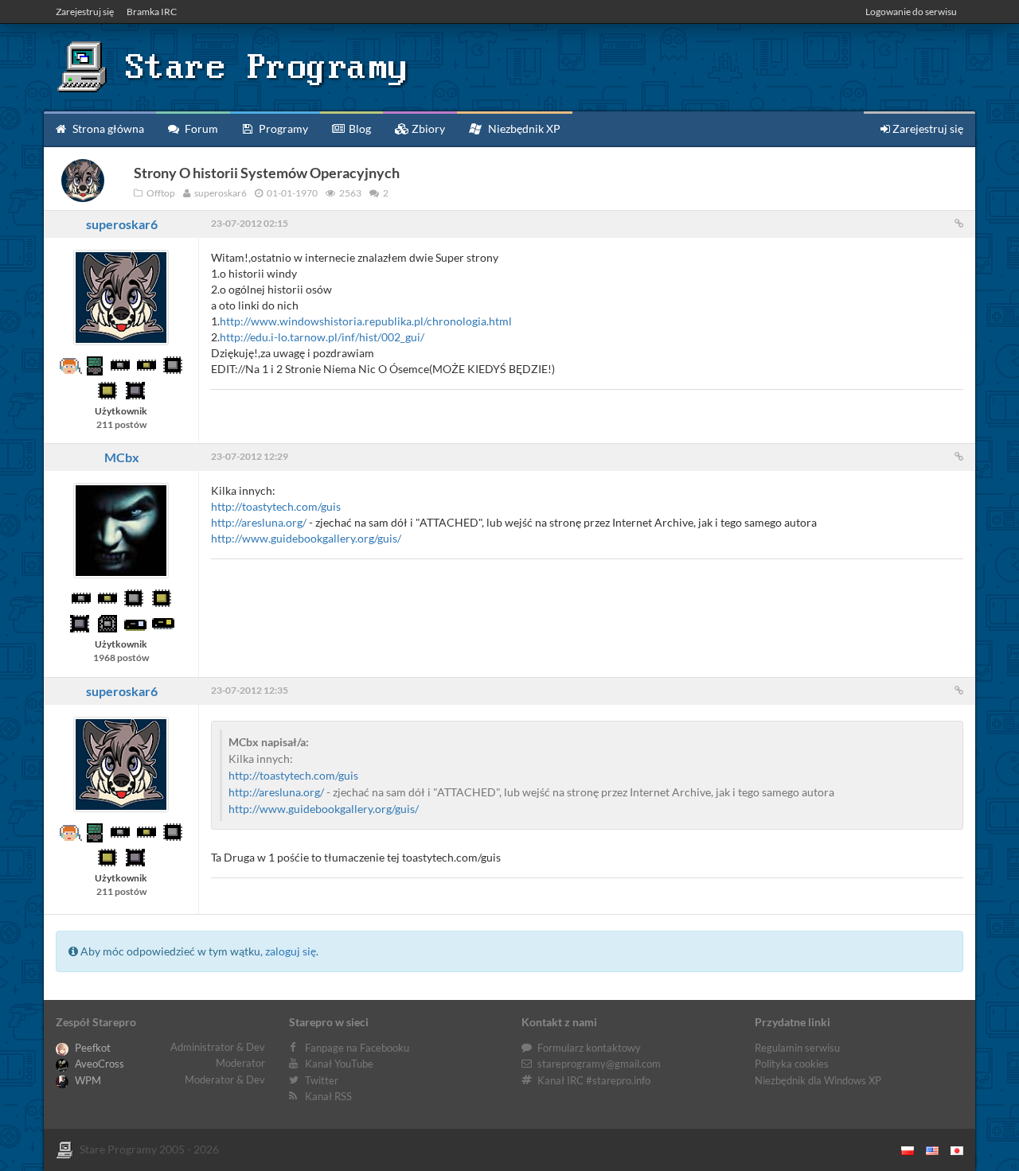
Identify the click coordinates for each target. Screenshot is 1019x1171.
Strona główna (107, 128)
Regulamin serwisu (797, 1047)
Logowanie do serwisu (911, 12)
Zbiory (427, 128)
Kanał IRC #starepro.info (593, 1080)
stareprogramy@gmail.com (599, 1063)
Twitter (321, 1080)
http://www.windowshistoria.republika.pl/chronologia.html (366, 321)
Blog (358, 128)
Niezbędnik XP (523, 128)
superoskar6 (122, 223)
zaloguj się (290, 951)
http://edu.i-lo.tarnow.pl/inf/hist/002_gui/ (322, 337)
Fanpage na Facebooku (357, 1047)
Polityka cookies (792, 1063)
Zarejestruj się (85, 12)
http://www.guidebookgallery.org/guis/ (306, 538)
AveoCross (98, 1063)
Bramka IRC (152, 12)
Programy (282, 128)
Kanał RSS (328, 1096)
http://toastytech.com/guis (276, 506)
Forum (200, 128)
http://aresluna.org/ (258, 522)
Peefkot (91, 1047)
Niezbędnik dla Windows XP (818, 1080)
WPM (86, 1080)
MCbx (121, 457)
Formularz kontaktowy (589, 1047)
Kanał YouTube (339, 1063)
